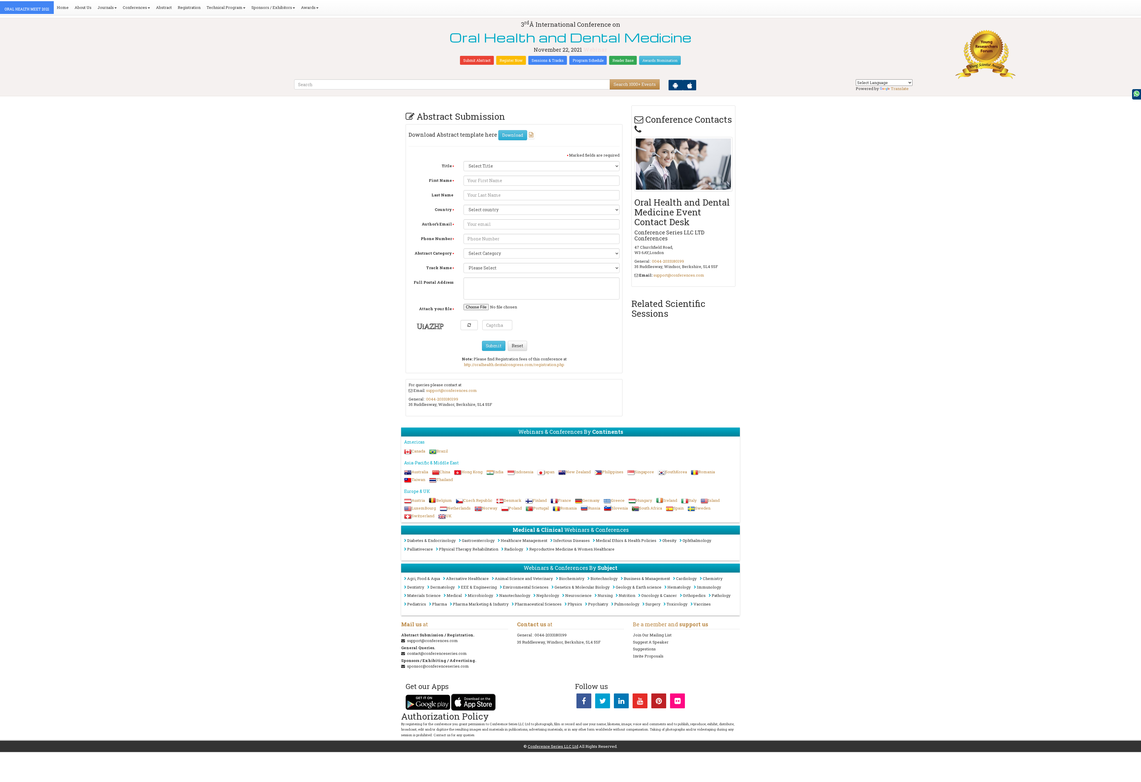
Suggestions (644, 649)
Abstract (164, 7)
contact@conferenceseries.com (437, 653)
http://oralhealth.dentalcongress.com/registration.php (514, 364)
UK (449, 515)
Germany (591, 500)
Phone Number (436, 238)
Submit (494, 346)
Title (447, 165)
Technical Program (224, 7)
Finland (540, 500)
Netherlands (459, 508)
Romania (706, 471)
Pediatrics (416, 604)
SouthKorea (676, 471)
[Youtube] (640, 702)
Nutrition (627, 595)
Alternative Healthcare (467, 578)
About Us (83, 7)
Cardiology (686, 578)
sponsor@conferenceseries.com (438, 666)
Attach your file (435, 308)
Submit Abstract (477, 60)
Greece (618, 500)
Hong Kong (472, 471)
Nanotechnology (514, 595)
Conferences (135, 7)
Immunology (709, 587)
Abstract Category (433, 253)
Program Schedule (588, 60)
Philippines (612, 471)
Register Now (511, 60)
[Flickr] (677, 702)
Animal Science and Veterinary (524, 578)
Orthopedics (694, 595)
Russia (594, 508)
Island (714, 500)
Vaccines (702, 604)
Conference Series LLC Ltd (553, 746)
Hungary (644, 500)
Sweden (702, 508)
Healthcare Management (524, 540)
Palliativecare (420, 549)
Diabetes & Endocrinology (431, 540)
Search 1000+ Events (635, 84)
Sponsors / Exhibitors (271, 7)
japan (549, 471)
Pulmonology (626, 604)
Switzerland (423, 515)
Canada (418, 451)
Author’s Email (437, 224)
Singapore (644, 471)
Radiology (513, 549)
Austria (418, 500)
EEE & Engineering (479, 587)
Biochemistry (571, 578)
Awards (308, 7)
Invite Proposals (648, 656)
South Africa (650, 508)
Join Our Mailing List (652, 635)
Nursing (605, 595)
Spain (678, 508)
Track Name (439, 267)
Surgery (653, 604)
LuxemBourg (424, 508)
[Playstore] (676, 85)
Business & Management (647, 578)
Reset (517, 346)
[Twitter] (602, 702)
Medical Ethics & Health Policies (626, 540)
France (564, 500)
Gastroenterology (478, 540)
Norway (489, 508)
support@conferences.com (451, 390)
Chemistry (713, 578)
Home (63, 7)
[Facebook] (583, 702)
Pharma (439, 604)
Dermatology (442, 587)
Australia (420, 471)
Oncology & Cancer (659, 595)
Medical (454, 595)
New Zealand (578, 471)
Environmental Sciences (526, 587)
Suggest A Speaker (651, 642)
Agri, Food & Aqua (423, 578)
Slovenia (620, 508)
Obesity (669, 540)
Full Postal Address (433, 282)
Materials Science (424, 595)
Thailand (444, 479)
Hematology (679, 587)
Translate (900, 88)
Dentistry (415, 587)
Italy (692, 500)
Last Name (442, 195)
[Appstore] (689, 85)
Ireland (670, 500)
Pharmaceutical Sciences (538, 604)
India (498, 471)
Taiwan (418, 479)
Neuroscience (578, 595)
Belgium (444, 500)
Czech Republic (477, 500)
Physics (575, 604)
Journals (105, 7)
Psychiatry (598, 604)
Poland (515, 508)
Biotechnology (604, 578)
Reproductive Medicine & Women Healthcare (571, 549)
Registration (189, 7)
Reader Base (622, 60)
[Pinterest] (658, 702)
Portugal (541, 508)
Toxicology (677, 604)
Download (512, 135)
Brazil (442, 451)
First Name (440, 180)
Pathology (721, 595)
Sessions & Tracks (548, 60)
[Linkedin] (621, 702)
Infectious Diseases (571, 540)
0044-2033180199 (442, 399)
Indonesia (524, 471)
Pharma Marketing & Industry (481, 604)
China (444, 471)
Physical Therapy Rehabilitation (468, 549)
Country (443, 209)
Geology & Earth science (638, 587)
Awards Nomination (659, 60)
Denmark (512, 500)
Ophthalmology (697, 540)
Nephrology (547, 595)
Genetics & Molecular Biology (582, 587)
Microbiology (480, 595)
